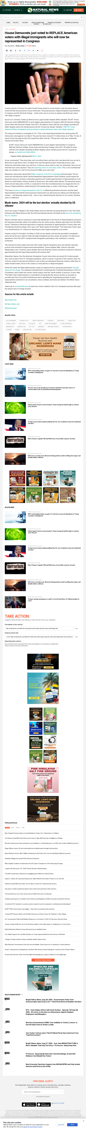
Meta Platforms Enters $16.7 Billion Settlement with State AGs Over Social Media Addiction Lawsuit (37, 853)
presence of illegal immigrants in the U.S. (28, 190)
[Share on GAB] (33, 51)
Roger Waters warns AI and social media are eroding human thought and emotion (31, 848)
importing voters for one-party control (48, 168)
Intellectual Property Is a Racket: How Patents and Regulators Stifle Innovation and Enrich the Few (37, 899)
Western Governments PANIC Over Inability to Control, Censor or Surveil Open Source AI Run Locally (52, 1024)
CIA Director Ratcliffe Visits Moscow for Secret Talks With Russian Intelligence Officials (34, 838)
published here (38, 1116)
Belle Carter (20, 46)
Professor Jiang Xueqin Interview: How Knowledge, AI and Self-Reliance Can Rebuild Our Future (51, 1055)
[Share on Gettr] (38, 51)
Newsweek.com (11, 300)
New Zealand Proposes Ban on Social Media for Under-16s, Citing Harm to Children (32, 833)
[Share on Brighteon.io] (11, 51)
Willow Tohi (39, 385)
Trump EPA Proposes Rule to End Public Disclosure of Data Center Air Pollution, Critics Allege (35, 914)
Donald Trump (68, 55)
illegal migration (34, 57)
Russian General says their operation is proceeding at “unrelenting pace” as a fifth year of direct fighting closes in (42, 843)
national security (74, 57)
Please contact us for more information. (16, 645)
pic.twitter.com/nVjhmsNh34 (25, 152)
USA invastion (30, 58)
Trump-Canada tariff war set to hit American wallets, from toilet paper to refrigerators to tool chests (37, 924)
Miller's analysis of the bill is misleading (46, 174)
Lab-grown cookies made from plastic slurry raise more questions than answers (30, 889)
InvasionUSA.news (21, 286)
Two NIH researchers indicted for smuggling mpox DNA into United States (29, 873)
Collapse (13, 29)
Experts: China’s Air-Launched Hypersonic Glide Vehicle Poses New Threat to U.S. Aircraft (34, 879)
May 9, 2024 (36, 156)
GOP (13, 57)
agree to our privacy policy (32, 1127)
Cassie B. (38, 368)
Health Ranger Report (13, 995)
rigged (22, 58)
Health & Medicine (38, 22)
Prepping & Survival (72, 22)
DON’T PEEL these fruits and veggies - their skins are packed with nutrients (30, 909)
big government (14, 55)
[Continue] (61, 1092)
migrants (66, 57)
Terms (52, 1110)
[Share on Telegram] (24, 51)
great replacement (22, 57)
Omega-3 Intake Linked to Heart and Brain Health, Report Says (25, 939)
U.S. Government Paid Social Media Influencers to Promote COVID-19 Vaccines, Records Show (36, 919)
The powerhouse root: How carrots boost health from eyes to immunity (28, 894)
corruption (59, 55)
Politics (15, 22)
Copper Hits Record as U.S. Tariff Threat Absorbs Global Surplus (26, 868)
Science (36, 24)
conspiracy (51, 55)
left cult (59, 57)
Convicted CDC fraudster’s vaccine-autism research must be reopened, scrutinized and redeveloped (37, 904)
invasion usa (52, 57)
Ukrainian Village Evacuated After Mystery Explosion (22, 858)
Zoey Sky (38, 436)
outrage (17, 58)
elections (76, 55)
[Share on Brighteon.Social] (7, 51)
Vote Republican (40, 58)
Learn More (61, 1124)
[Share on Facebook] (16, 51)
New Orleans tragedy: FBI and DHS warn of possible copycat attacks (51, 438)
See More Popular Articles (43, 960)
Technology (47, 24)
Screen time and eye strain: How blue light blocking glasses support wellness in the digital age (35, 954)
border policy (24, 55)
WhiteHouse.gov (11, 308)
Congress (44, 55)
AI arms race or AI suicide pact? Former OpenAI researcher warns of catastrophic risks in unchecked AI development (51, 388)
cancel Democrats (35, 55)
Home (8, 22)
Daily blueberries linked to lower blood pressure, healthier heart (25, 929)
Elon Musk (8, 57)
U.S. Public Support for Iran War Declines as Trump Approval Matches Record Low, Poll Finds (35, 934)
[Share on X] (20, 51)
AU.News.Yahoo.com (12, 304)
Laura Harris (39, 419)
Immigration (44, 57)
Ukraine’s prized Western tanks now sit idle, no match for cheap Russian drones (31, 884)
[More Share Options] (42, 51)
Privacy (47, 1110)
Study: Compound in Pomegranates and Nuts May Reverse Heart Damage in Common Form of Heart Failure (40, 949)
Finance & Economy (54, 22)
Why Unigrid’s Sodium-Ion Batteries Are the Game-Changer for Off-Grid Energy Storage (34, 863)
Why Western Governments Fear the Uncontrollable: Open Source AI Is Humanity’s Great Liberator (37, 944)
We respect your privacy (43, 1096)
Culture (25, 22)
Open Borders (9, 58)
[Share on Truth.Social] (29, 51)
